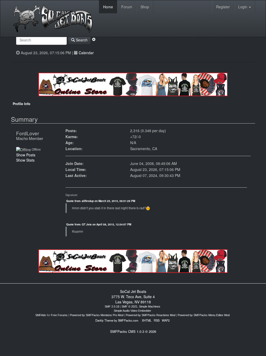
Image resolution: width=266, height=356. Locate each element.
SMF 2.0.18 (112, 306)
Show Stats (25, 160)
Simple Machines (149, 306)
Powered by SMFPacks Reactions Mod (150, 315)
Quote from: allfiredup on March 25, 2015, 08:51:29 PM (100, 201)
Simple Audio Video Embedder (132, 310)
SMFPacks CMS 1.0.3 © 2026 (133, 331)
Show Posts (25, 154)
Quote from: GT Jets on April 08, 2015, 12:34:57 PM (98, 224)
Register (223, 6)
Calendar (86, 52)
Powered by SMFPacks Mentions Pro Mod (96, 315)
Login (243, 6)
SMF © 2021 (129, 306)
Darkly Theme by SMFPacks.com (116, 320)
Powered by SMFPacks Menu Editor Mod (204, 315)
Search (81, 39)
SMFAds (40, 315)
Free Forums (59, 315)
